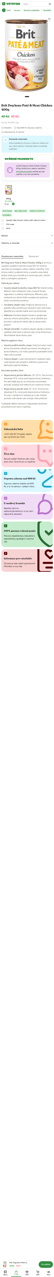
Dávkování (34, 256)
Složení (4, 235)
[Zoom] (49, 19)
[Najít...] (50, 4)
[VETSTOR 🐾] (4, 4)
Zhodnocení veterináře (12, 256)
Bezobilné (47, 10)
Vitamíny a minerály (10, 243)
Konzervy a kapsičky (32, 10)
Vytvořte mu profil (24, 171)
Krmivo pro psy (14, 10)
